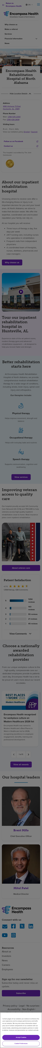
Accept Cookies (21, 1037)
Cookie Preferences (21, 1043)
